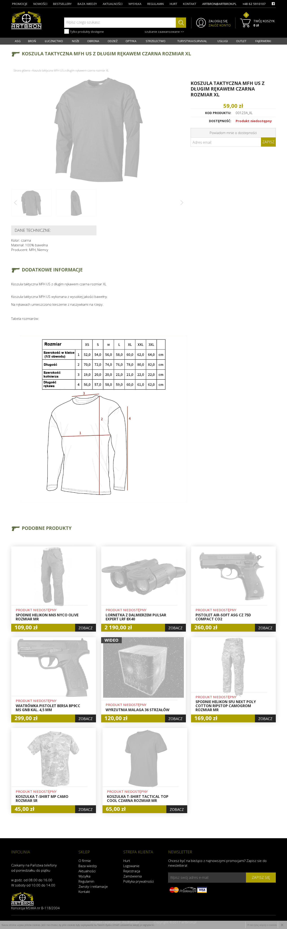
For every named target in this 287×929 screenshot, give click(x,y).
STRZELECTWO (155, 41)
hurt (173, 4)
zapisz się (261, 877)
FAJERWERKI (263, 41)
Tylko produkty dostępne (86, 32)
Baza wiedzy (87, 866)
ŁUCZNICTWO (54, 41)
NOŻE (75, 41)
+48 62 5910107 (254, 4)
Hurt (126, 860)
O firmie (84, 860)
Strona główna (21, 70)
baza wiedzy (87, 4)
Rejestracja (131, 871)
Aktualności (87, 871)
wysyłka (134, 4)
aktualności (112, 4)
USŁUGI (222, 41)
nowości (40, 4)
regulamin (155, 4)
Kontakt (84, 891)
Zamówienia (132, 876)
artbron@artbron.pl (219, 4)
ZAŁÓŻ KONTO (220, 25)
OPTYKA (131, 41)
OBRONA (93, 41)
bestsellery (62, 4)
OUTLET (241, 41)
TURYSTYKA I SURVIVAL (192, 41)
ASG (18, 41)
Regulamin (86, 881)
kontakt (189, 4)
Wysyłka (84, 876)
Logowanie (131, 866)
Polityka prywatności (138, 881)
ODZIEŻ (112, 41)
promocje (19, 4)
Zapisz (268, 141)
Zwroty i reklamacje (93, 886)
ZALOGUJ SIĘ (218, 21)
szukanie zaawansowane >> (164, 32)
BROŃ (32, 41)
